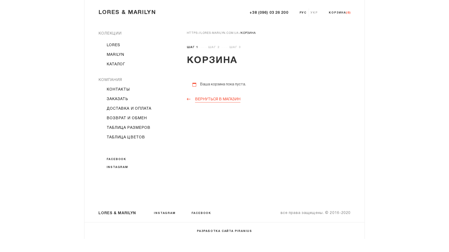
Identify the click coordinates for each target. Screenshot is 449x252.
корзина (340, 12)
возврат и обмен (127, 118)
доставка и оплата (129, 108)
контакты (118, 89)
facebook (116, 159)
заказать (117, 99)
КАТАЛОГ (116, 64)
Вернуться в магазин (217, 99)
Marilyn (115, 54)
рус (303, 12)
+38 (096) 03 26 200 (269, 12)
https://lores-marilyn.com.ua (213, 33)
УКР (314, 12)
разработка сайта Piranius (224, 231)
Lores (113, 45)
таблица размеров (129, 128)
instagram (117, 167)
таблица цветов (126, 137)
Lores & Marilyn (127, 12)
